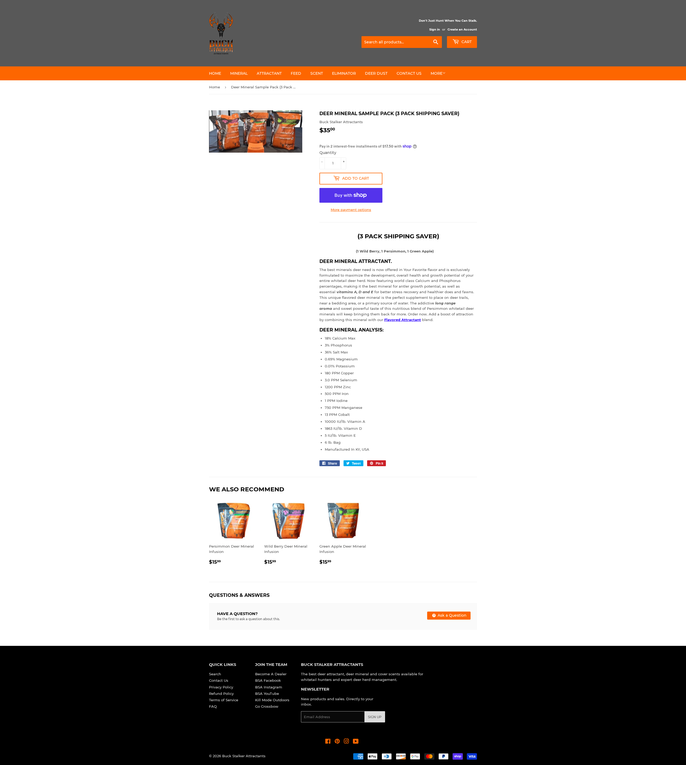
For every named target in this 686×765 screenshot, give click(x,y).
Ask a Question (452, 615)
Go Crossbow (266, 706)
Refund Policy (221, 693)
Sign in (434, 29)
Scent (316, 73)
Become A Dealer (270, 674)
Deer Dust (376, 73)
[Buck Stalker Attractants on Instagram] (346, 742)
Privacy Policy (221, 687)
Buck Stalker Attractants (244, 756)
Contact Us (409, 73)
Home (215, 73)
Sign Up (375, 717)
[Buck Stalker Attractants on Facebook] (328, 742)
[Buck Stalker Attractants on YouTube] (356, 742)
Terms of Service (223, 700)
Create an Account (462, 29)
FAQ (213, 706)
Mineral (239, 73)
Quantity (327, 152)
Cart (466, 41)
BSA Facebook (268, 680)
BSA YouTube (267, 693)
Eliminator (344, 73)
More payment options (351, 210)
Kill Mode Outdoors (272, 700)
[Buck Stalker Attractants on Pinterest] (337, 742)
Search (215, 674)
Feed (296, 73)
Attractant (269, 73)
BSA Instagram (268, 687)
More (436, 73)
